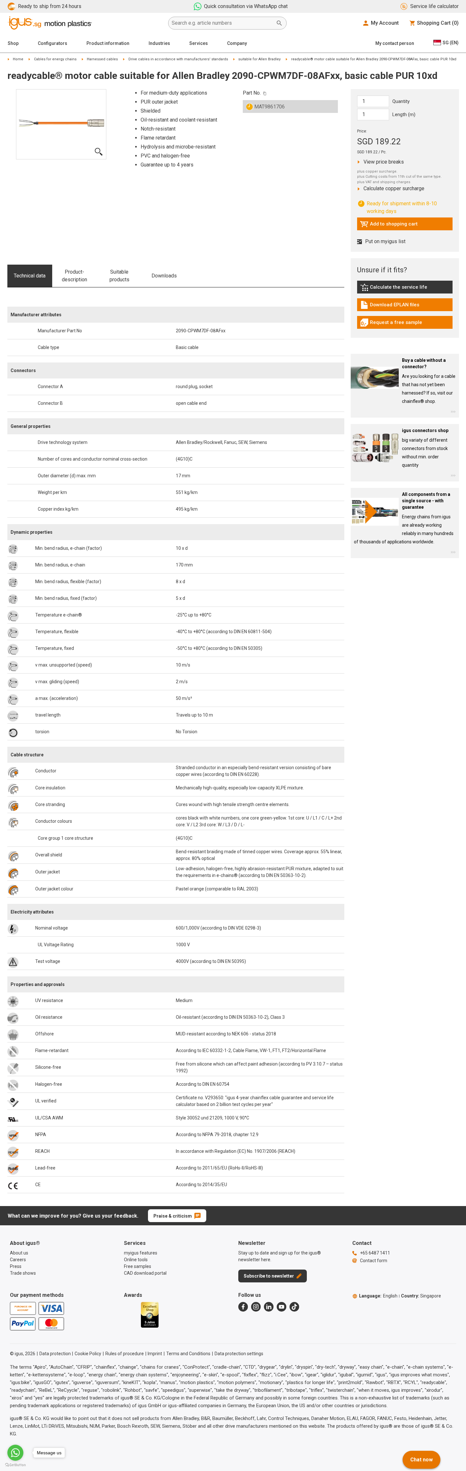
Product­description (74, 276)
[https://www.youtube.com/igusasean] (281, 1307)
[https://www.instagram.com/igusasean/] (256, 1307)
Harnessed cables (102, 59)
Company (237, 43)
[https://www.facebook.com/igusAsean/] (243, 1307)
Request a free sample (391, 323)
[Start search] (279, 23)
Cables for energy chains (55, 59)
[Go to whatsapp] (15, 1453)
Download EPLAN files (389, 306)
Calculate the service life (395, 288)
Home (18, 59)
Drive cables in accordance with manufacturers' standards (178, 59)
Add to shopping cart (389, 225)
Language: (378, 1295)
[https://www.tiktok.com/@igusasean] (294, 1307)
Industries (159, 43)
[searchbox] (222, 23)
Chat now (421, 1460)
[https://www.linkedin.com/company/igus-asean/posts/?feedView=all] (269, 1307)
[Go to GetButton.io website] (15, 1465)
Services (198, 43)
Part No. (252, 93)
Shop (13, 43)
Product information (107, 43)
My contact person (394, 43)
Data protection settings (239, 1353)
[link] (405, 289)
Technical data (29, 276)
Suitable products (119, 276)
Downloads (164, 276)
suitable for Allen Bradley (259, 59)
